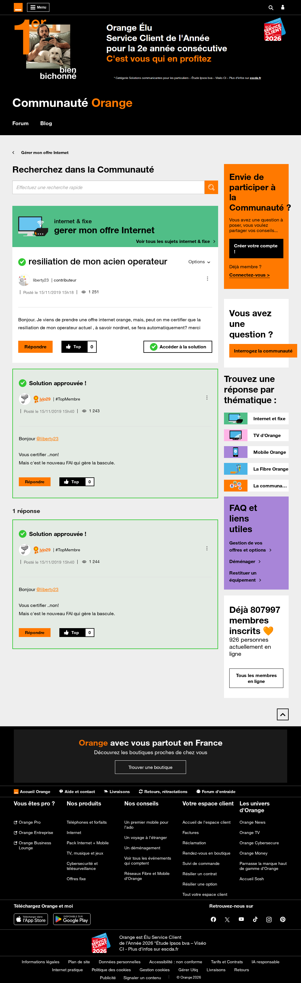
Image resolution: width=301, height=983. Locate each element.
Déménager (242, 561)
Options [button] (196, 261)
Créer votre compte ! (255, 248)
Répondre (35, 347)
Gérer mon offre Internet (44, 152)
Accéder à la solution (183, 347)
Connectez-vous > (249, 275)
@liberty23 (47, 438)
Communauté (72, 102)
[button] (207, 278)
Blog (46, 123)
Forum (20, 123)
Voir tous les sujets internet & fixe (173, 241)
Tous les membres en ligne (256, 678)
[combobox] (108, 187)
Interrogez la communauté (263, 351)
